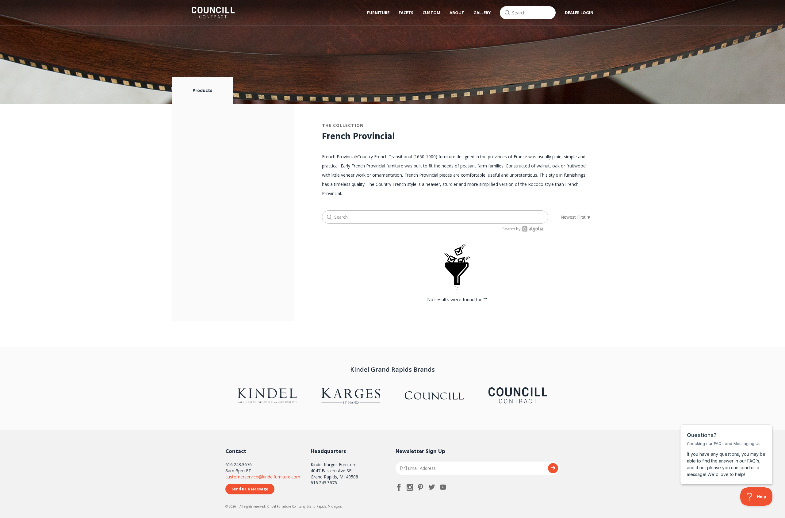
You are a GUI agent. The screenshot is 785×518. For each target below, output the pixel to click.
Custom (431, 12)
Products (203, 90)
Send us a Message (250, 489)
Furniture (378, 12)
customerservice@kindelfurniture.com (262, 477)
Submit (553, 468)
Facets (406, 12)
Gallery (482, 12)
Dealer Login (579, 12)
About (457, 12)
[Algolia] (531, 229)
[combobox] (528, 12)
